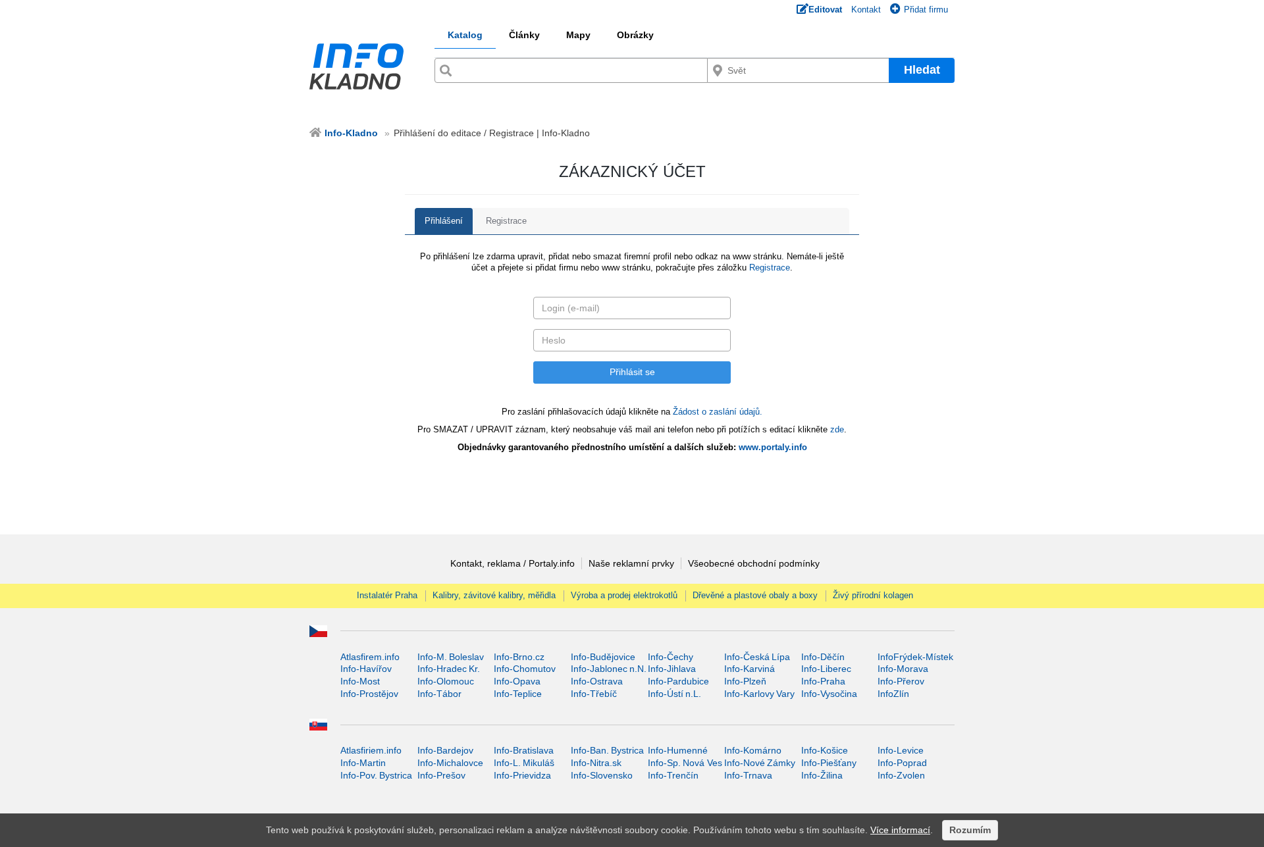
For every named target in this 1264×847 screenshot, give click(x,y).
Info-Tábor (439, 693)
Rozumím (970, 830)
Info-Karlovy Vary (759, 693)
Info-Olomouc (445, 681)
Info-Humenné (678, 750)
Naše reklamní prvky (631, 563)
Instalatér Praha (387, 595)
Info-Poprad (902, 762)
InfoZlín (893, 693)
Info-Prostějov (369, 693)
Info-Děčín (823, 657)
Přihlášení (444, 221)
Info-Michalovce (450, 762)
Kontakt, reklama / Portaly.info (512, 563)
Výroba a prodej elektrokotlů (624, 595)
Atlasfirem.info (370, 657)
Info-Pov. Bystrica (376, 775)
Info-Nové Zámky (759, 762)
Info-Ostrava (597, 681)
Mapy (578, 35)
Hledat (922, 69)
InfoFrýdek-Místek (915, 657)
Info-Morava (903, 668)
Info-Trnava (748, 775)
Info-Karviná (749, 668)
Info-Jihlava (672, 668)
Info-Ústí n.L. (674, 693)
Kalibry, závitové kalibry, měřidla (494, 595)
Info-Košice (824, 750)
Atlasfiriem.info (371, 750)
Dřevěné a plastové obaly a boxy (755, 595)
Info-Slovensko (602, 775)
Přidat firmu (926, 9)
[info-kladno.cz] (360, 66)
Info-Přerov (901, 681)
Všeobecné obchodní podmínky (754, 563)
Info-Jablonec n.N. (608, 668)
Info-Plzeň (745, 681)
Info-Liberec (826, 668)
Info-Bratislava (524, 750)
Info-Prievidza (522, 775)
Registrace (506, 221)
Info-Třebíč (594, 693)
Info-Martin (363, 762)
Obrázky (635, 35)
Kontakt (866, 9)
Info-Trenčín (673, 775)
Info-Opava (517, 681)
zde (837, 429)
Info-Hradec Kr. (448, 668)
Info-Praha (823, 681)
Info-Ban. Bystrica (607, 750)
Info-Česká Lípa (757, 657)
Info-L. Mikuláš (524, 762)
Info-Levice (901, 750)
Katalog (465, 35)
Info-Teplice (518, 693)
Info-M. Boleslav (450, 657)
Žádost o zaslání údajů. (717, 412)
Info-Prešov (441, 775)
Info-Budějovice (603, 657)
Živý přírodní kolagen (873, 595)
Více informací (900, 830)
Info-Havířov (366, 668)
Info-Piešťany (828, 762)
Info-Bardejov (445, 750)
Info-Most (360, 681)
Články (524, 35)
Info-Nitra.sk (596, 762)
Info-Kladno (351, 133)
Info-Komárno (752, 750)
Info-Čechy (670, 657)
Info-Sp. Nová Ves (685, 762)
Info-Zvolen (901, 775)
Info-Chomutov (525, 668)
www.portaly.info (773, 447)
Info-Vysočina (829, 693)
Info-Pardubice (678, 681)
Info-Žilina (822, 775)
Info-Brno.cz (519, 657)
